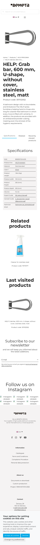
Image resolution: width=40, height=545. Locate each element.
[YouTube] (25, 437)
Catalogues (20, 453)
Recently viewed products (32, 138)
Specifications (9, 136)
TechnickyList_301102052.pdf (24, 204)
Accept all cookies (11, 535)
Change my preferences (14, 540)
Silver (17, 169)
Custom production (20, 484)
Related (22, 136)
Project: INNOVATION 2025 (20, 487)
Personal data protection (20, 463)
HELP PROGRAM (23, 57)
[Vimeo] (20, 437)
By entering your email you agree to (19, 365)
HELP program (20, 162)
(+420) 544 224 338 (20, 508)
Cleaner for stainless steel (20, 262)
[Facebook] (12, 437)
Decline (25, 535)
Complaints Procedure (20, 459)
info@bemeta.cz (20, 510)
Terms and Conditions (20, 456)
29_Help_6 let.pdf (21, 195)
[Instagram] (16, 437)
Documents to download (20, 480)
